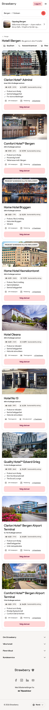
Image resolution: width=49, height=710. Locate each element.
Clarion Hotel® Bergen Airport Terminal (23, 527)
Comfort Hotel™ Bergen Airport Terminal (24, 595)
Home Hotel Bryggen (17, 207)
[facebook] (16, 680)
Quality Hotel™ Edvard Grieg (22, 462)
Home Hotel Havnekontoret (21, 271)
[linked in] (27, 680)
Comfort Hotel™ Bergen (19, 144)
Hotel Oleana (12, 335)
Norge (5, 37)
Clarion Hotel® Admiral (18, 80)
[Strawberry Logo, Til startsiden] (9, 4)
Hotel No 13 (11, 398)
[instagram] (21, 680)
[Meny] (45, 3)
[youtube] (33, 680)
